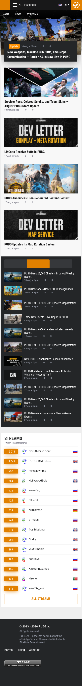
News (18, 14)
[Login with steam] (76, 5)
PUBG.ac (24, 636)
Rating (21, 650)
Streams (32, 14)
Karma (8, 650)
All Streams (41, 599)
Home (6, 14)
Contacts (34, 650)
